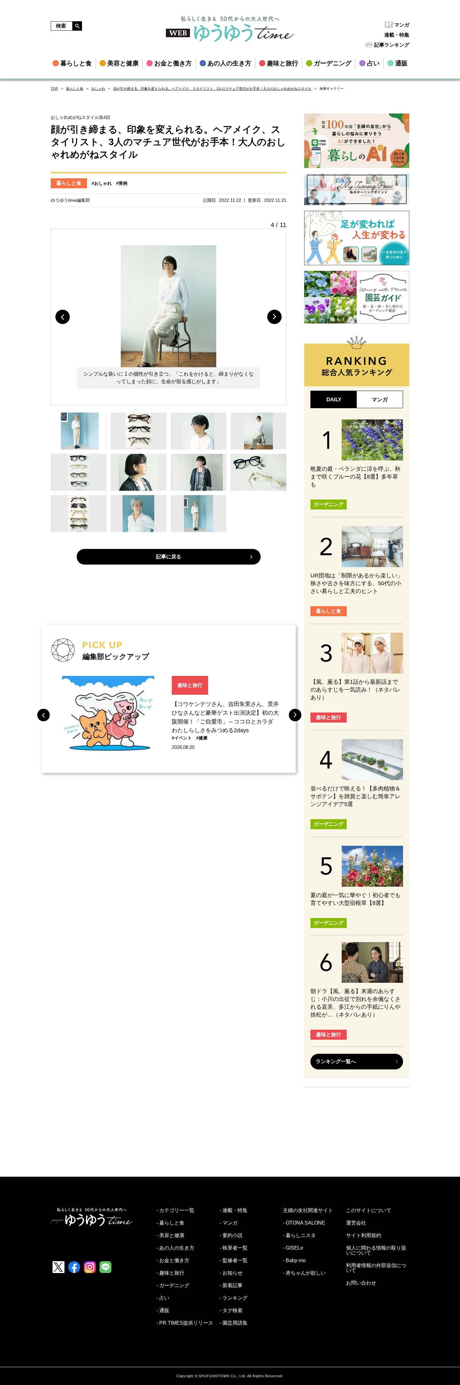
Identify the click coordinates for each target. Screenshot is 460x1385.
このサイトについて (368, 1210)
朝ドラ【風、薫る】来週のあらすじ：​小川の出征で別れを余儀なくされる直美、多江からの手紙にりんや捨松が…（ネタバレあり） (355, 1003)
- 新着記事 (231, 1285)
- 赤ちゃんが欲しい (304, 1273)
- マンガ (229, 1222)
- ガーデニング (172, 1285)
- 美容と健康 (170, 1235)
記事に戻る (168, 556)
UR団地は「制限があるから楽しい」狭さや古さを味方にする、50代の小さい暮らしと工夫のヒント (356, 583)
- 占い (162, 1298)
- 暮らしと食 (170, 1222)
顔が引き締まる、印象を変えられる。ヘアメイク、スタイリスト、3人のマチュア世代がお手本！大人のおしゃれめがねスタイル (212, 88)
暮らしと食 (74, 88)
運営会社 (356, 1222)
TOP (54, 88)
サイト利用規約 (363, 1235)
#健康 (201, 737)
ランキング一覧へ (336, 1061)
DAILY (333, 400)
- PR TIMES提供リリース (184, 1323)
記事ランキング (391, 45)
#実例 (121, 183)
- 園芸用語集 (234, 1323)
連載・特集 (396, 35)
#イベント (182, 737)
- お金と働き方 (172, 1260)
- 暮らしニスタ (299, 1235)
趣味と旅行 (189, 685)
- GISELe (293, 1248)
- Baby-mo (294, 1260)
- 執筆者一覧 (234, 1248)
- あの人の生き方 (175, 1248)
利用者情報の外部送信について (376, 1268)
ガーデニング (329, 504)
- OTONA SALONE (304, 1222)
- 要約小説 (231, 1235)
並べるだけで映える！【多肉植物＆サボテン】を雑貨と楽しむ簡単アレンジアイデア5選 (355, 796)
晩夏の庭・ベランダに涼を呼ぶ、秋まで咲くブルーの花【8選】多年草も (355, 477)
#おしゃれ (102, 183)
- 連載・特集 (234, 1210)
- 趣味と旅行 (170, 1273)
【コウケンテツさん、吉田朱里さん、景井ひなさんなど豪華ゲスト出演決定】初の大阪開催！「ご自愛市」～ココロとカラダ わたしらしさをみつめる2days (225, 717)
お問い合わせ (361, 1283)
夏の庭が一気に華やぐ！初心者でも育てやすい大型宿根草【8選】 (355, 899)
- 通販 (162, 1310)
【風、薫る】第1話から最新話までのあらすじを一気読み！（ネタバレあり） (355, 690)
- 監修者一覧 (234, 1260)
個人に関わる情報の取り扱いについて (376, 1250)
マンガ (401, 25)
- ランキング (234, 1298)
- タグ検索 (231, 1310)
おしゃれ (98, 88)
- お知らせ (231, 1273)
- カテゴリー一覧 (175, 1210)
